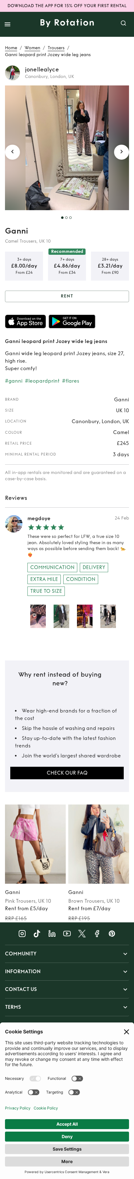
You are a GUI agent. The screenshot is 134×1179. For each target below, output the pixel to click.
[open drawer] (7, 24)
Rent (67, 296)
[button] (67, 954)
